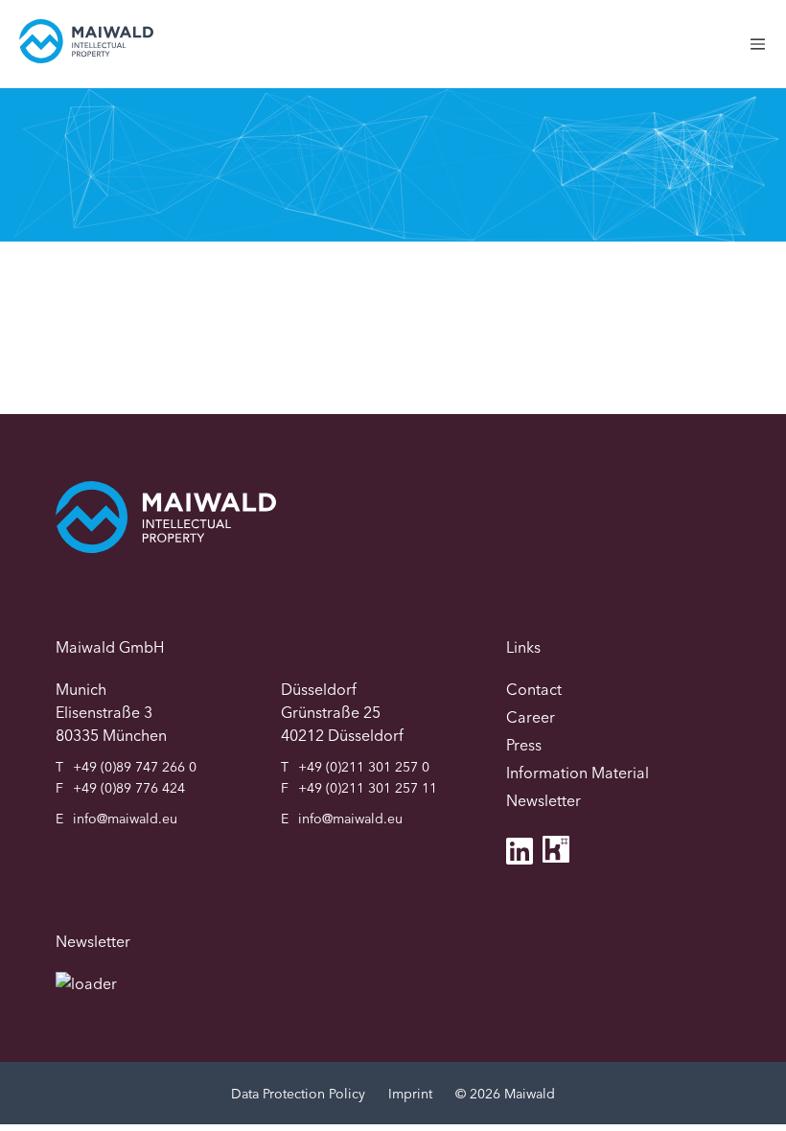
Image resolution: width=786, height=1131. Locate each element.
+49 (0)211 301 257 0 (363, 766)
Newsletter (543, 800)
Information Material (577, 772)
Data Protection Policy (298, 1093)
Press (524, 744)
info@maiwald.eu (125, 818)
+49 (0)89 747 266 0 (134, 766)
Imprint (410, 1093)
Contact (534, 689)
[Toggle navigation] (767, 54)
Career (530, 717)
